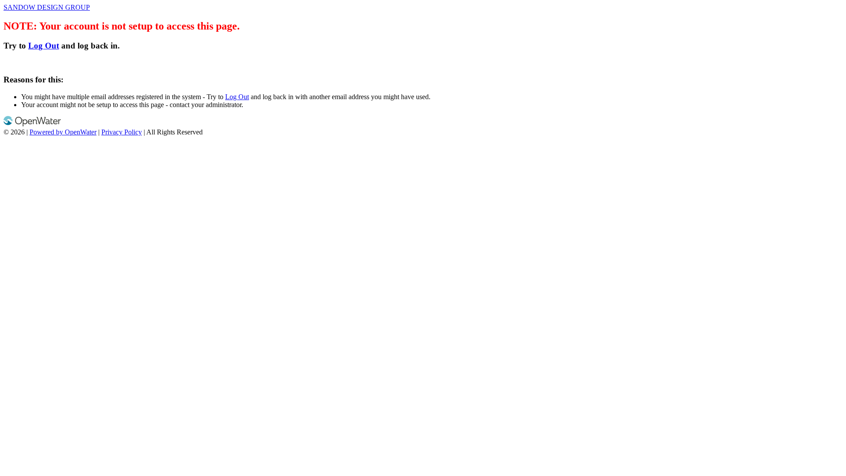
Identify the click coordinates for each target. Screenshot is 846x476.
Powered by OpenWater (63, 132)
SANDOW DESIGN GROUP (47, 7)
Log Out (43, 45)
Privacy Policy (121, 132)
